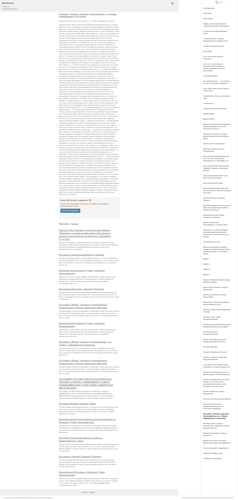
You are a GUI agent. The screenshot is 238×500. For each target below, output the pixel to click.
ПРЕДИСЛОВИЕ (208, 114)
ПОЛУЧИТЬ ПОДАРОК (70, 210)
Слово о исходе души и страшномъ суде (215, 448)
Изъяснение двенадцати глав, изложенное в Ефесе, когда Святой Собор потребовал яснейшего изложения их (217, 207)
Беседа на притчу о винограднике (214, 143)
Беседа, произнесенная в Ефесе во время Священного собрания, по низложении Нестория (216, 168)
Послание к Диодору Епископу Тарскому (80, 456)
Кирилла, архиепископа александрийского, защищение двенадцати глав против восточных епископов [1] (217, 126)
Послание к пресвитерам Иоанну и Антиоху (81, 254)
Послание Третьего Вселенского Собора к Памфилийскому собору (80, 439)
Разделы (92, 492)
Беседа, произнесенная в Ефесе (213, 183)
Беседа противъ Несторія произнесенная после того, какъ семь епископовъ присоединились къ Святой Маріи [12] (216, 158)
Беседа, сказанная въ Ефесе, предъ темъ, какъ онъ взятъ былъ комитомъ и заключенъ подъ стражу (217, 190)
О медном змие (208, 103)
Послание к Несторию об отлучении (214, 352)
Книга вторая (207, 51)
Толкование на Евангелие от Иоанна (214, 109)
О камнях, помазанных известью (213, 46)
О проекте (84, 492)
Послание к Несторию (210, 347)
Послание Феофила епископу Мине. (77, 403)
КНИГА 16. (206, 274)
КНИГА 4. (206, 259)
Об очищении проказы (210, 76)
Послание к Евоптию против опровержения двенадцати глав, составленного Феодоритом (213, 406)
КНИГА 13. (206, 269)
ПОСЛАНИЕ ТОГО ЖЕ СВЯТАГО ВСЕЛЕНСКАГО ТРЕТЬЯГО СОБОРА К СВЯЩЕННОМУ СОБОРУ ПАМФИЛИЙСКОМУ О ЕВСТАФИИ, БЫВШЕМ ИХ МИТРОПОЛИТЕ (86, 383)
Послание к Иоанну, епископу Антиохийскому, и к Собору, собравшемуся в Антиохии (85, 343)
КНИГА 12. (206, 264)
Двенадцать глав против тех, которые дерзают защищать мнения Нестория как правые (216, 136)
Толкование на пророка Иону (212, 458)
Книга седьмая (207, 18)
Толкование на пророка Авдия (212, 453)
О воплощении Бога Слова (211, 242)
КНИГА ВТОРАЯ (208, 119)
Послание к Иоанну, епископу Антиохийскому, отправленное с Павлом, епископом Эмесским (216, 425)
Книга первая (207, 13)
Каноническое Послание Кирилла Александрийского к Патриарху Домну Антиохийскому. (87, 421)
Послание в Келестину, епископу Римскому (217, 399)
